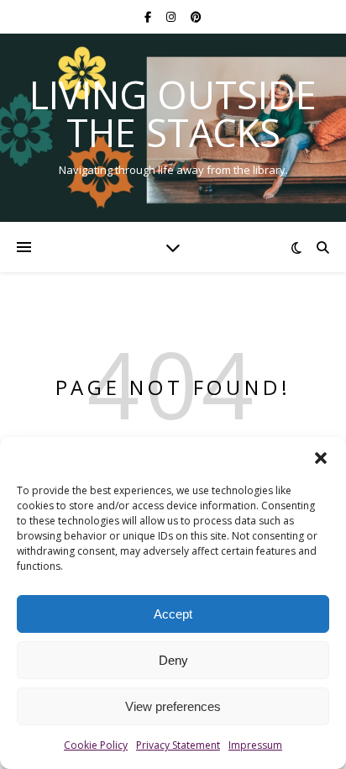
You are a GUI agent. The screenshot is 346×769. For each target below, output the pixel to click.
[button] (320, 458)
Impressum (255, 745)
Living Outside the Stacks (173, 113)
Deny (173, 660)
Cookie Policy (96, 745)
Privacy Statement (178, 745)
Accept (173, 614)
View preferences (173, 706)
